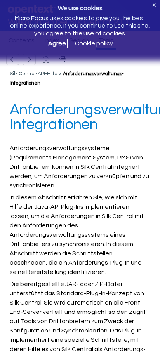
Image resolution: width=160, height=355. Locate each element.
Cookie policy (94, 43)
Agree (57, 43)
